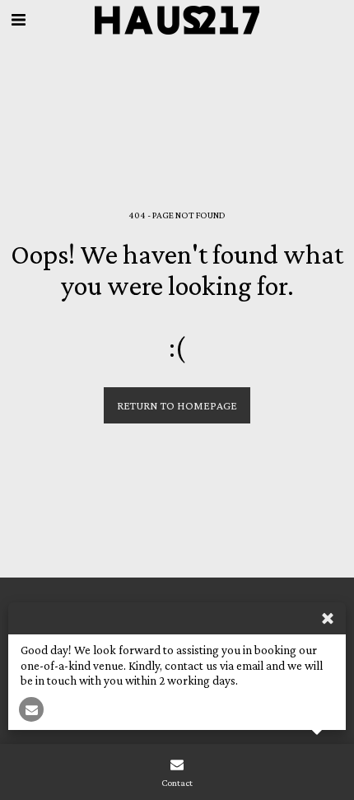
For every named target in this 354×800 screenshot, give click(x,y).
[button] (18, 20)
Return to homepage (177, 405)
